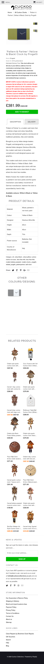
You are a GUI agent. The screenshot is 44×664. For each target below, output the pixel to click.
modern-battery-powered (13, 262)
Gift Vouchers (10, 637)
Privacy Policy (10, 610)
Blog (7, 646)
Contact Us (9, 616)
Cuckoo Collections (18, 657)
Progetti (12, 58)
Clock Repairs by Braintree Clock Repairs (20, 634)
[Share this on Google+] (24, 270)
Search (8, 640)
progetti (34, 262)
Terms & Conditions (12, 613)
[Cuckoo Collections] (22, 7)
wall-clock (29, 264)
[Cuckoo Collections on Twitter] (7, 585)
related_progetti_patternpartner (15, 264)
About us (9, 619)
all (13, 257)
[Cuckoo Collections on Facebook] (11, 585)
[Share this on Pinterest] (20, 270)
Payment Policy (11, 607)
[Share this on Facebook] (16, 270)
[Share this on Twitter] (12, 270)
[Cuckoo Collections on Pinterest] (15, 585)
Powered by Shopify (31, 657)
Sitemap (9, 622)
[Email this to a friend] (28, 270)
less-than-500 (30, 259)
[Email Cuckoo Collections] (22, 585)
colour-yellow (27, 257)
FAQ (7, 643)
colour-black (18, 257)
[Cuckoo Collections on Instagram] (18, 585)
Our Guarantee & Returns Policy (17, 598)
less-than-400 (21, 259)
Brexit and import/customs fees (16, 604)
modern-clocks (26, 262)
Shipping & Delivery (12, 601)
